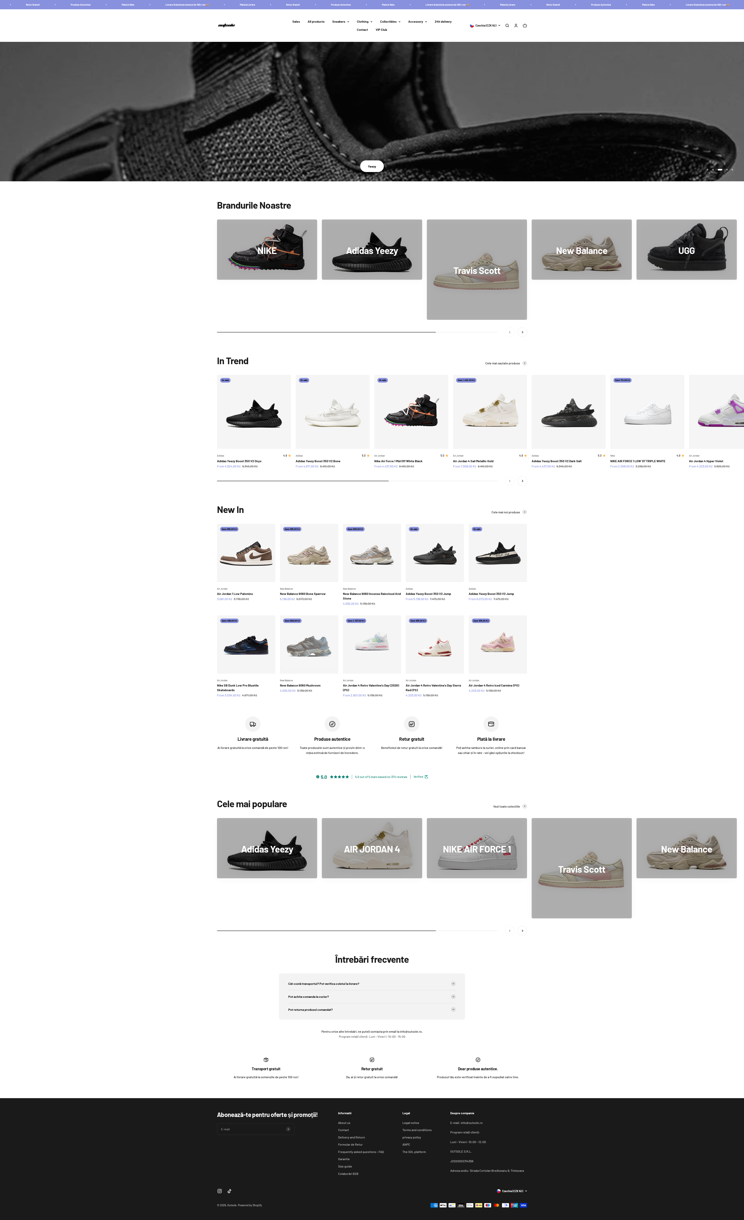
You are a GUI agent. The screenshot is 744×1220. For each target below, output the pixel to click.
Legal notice (410, 1122)
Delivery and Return (351, 1137)
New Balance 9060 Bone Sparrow (303, 593)
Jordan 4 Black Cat (238, 166)
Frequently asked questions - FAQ (361, 1152)
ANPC (406, 1144)
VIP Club (381, 29)
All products (316, 21)
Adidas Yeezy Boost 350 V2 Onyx (239, 461)
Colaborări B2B (348, 1173)
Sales (296, 21)
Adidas (220, 455)
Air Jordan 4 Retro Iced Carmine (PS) (494, 685)
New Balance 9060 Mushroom (300, 685)
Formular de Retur (350, 1144)
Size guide (345, 1166)
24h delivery (443, 21)
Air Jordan (379, 455)
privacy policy (411, 1137)
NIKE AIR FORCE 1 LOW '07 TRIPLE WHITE (637, 461)
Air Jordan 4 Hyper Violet (706, 461)
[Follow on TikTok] (229, 1191)
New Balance (286, 588)
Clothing (363, 21)
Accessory (415, 21)
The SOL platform (414, 1152)
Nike (612, 455)
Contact (362, 29)
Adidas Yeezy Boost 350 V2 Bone (318, 461)
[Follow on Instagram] (219, 1191)
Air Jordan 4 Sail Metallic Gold (473, 461)
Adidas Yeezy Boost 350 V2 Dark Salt (557, 461)
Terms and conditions (417, 1130)
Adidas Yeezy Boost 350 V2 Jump (428, 593)
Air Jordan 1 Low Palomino (235, 593)
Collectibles (388, 21)
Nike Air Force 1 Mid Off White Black (398, 461)
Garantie (344, 1159)
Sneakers (338, 21)
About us (344, 1122)
